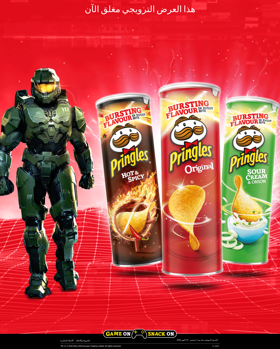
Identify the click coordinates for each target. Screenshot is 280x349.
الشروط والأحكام (83, 341)
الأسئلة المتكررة (67, 341)
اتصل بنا (215, 346)
